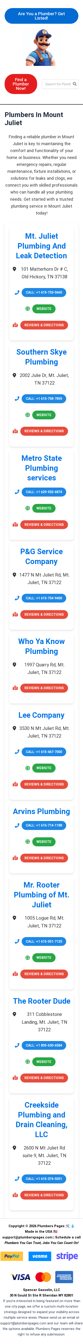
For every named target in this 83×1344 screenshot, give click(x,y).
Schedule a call (68, 1237)
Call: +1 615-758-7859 (44, 399)
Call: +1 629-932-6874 (44, 492)
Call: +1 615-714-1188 (44, 825)
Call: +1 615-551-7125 (44, 941)
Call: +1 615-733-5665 (44, 292)
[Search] (75, 84)
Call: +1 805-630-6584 (44, 1045)
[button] (41, 16)
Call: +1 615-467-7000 (44, 752)
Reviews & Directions (44, 325)
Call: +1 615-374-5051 (44, 1179)
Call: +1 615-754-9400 (44, 598)
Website (43, 309)
